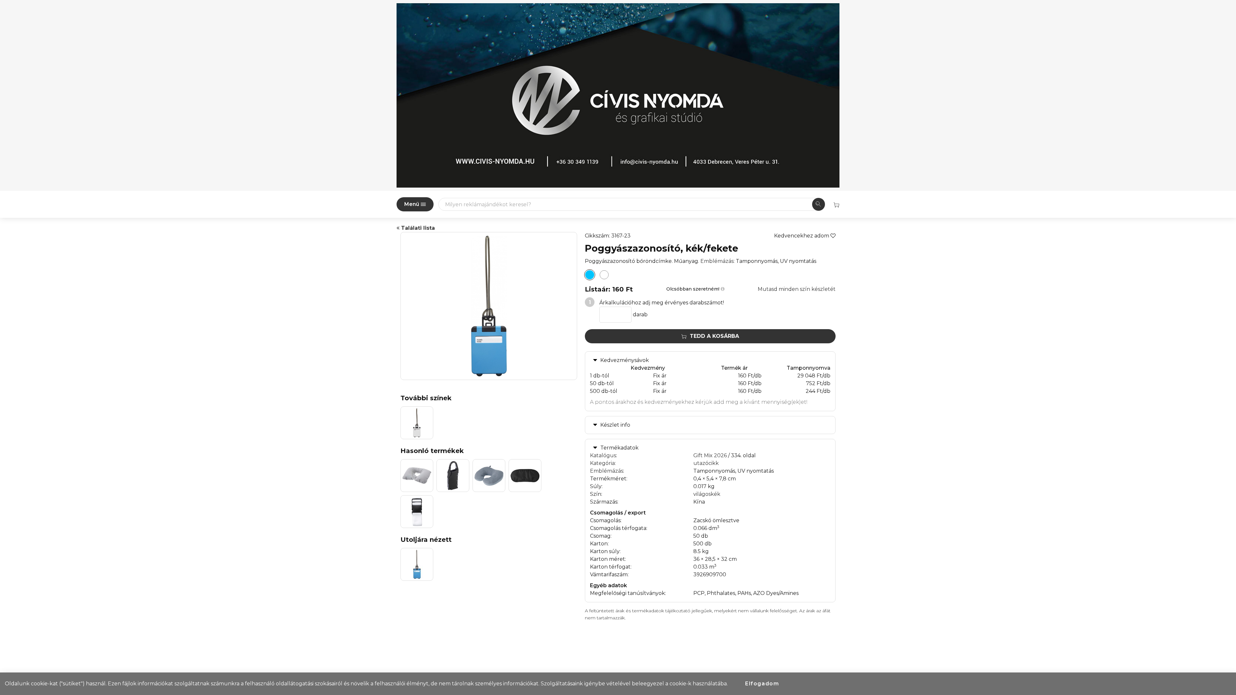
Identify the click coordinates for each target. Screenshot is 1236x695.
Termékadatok (619, 448)
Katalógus (603, 455)
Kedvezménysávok (624, 360)
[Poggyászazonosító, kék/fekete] (590, 275)
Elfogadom (762, 684)
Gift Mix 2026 (710, 455)
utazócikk (706, 463)
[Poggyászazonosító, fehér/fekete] (604, 275)
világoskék (706, 494)
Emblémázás (717, 261)
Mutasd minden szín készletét (797, 289)
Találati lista (417, 228)
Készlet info (615, 425)
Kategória (602, 463)
